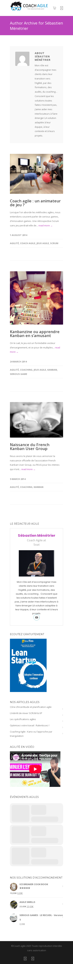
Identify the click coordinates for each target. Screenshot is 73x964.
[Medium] (48, 958)
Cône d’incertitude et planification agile (31, 707)
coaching (26, 369)
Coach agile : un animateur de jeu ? (35, 202)
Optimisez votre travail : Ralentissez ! (29, 725)
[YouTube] (40, 958)
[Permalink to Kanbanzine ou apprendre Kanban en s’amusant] (36, 298)
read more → (45, 225)
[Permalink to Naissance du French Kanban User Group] (36, 420)
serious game (18, 374)
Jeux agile (42, 243)
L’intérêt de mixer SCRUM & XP (26, 713)
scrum (54, 243)
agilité (14, 243)
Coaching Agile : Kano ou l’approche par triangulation (31, 734)
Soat (36, 544)
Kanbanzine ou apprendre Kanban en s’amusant (35, 333)
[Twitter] (32, 958)
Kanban (52, 369)
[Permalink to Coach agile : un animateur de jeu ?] (36, 174)
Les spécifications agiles (23, 719)
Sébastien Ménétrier (36, 535)
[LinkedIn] (25, 958)
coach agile (27, 243)
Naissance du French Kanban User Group (29, 446)
